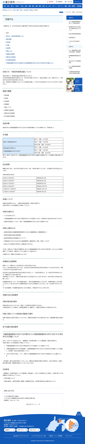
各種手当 (31, 10)
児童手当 (71, 46)
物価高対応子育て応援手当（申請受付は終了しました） (75, 28)
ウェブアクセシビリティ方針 (39, 435)
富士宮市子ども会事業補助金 (75, 61)
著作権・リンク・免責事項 (56, 435)
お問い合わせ (33, 429)
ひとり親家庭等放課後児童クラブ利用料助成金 (75, 22)
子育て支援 (26, 10)
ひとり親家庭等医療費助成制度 (75, 67)
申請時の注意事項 (10, 54)
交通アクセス (21, 429)
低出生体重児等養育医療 (75, 33)
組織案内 (7, 429)
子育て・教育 (16, 10)
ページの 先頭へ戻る (79, 414)
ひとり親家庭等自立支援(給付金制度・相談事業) (75, 51)
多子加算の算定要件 (11, 59)
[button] (49, 1)
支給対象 (8, 42)
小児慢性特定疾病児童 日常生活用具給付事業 (75, 72)
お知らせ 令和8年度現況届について (15, 36)
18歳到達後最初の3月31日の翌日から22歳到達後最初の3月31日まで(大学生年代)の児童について (30, 62)
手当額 (7, 45)
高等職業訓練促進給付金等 (75, 56)
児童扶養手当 (72, 37)
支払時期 (8, 48)
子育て (21, 10)
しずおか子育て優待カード (75, 42)
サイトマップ (69, 435)
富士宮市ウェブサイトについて (21, 435)
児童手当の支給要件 (11, 57)
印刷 (62, 12)
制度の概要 (8, 39)
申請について (9, 51)
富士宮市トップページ (7, 10)
